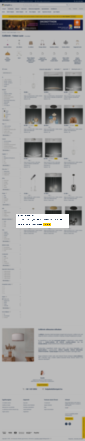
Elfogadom (47, 224)
